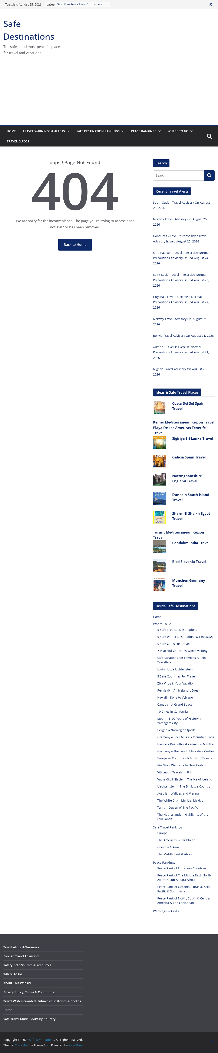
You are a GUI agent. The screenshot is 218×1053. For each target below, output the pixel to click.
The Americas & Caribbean (176, 840)
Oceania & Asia (168, 847)
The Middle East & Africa (174, 854)
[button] (67, 131)
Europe (162, 833)
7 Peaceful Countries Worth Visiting (182, 651)
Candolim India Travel (190, 543)
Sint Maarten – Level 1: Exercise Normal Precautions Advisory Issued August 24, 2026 (181, 258)
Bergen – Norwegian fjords (176, 730)
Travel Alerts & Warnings (21, 947)
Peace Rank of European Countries (182, 868)
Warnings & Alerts (166, 911)
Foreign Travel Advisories (21, 956)
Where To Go (178, 131)
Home (11, 131)
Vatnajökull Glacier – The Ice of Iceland (184, 779)
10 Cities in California (172, 711)
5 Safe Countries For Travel (176, 676)
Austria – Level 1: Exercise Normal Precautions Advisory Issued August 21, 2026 (181, 352)
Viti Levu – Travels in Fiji (174, 772)
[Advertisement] (109, 93)
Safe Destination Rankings (98, 131)
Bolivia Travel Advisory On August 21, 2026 (183, 336)
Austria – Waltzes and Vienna (178, 793)
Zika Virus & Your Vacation (176, 683)
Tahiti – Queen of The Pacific (177, 807)
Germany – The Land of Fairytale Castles (185, 751)
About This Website (17, 983)
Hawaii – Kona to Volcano (175, 697)
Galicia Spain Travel (189, 457)
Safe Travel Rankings (168, 827)
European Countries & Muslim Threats (184, 758)
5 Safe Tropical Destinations (177, 630)
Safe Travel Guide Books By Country (29, 1019)
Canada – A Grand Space (174, 704)
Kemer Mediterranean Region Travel (183, 422)
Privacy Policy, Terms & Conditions (28, 992)
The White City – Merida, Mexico (180, 800)
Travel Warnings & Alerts (44, 131)
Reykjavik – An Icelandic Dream (179, 690)
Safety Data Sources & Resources (27, 965)
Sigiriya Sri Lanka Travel (192, 438)
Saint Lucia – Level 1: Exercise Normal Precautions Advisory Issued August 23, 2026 (181, 280)
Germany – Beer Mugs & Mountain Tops (185, 737)
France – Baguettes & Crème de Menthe (185, 744)
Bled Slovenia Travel (189, 561)
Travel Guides (18, 141)
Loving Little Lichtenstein (175, 669)
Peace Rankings (143, 131)
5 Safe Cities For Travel (173, 644)
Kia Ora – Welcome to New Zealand (182, 765)
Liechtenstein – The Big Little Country (183, 786)
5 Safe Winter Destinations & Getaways (185, 637)
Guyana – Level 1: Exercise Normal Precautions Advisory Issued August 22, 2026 (181, 302)
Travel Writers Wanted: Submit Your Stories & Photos (42, 1001)
